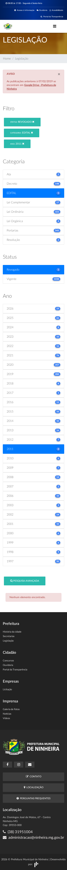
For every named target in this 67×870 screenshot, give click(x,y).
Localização (34, 787)
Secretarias (9, 636)
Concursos (8, 661)
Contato (34, 776)
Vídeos (6, 718)
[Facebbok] (7, 765)
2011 (16, 144)
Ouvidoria (43, 10)
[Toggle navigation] (54, 26)
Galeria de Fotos (11, 709)
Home (7, 58)
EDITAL (20, 133)
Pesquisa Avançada (26, 581)
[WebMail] (29, 765)
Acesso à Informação (25, 10)
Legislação (8, 641)
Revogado (21, 122)
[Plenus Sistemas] (36, 864)
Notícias (7, 714)
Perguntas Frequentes (34, 798)
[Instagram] (18, 765)
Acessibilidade (57, 10)
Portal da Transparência (52, 17)
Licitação (7, 689)
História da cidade (12, 632)
